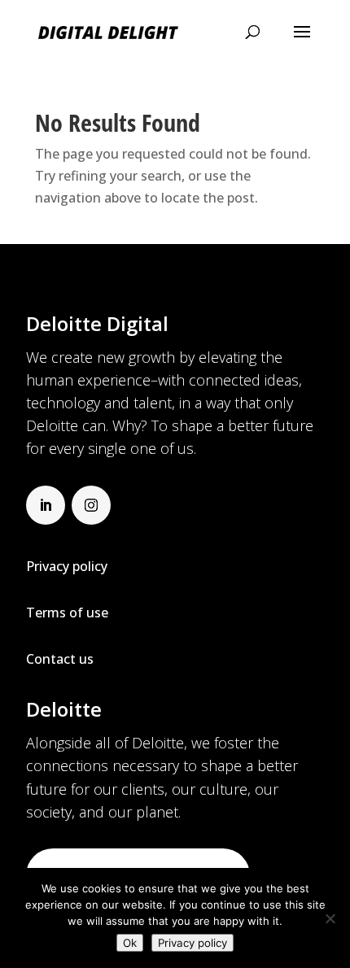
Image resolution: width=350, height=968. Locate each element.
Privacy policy (192, 942)
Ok (130, 942)
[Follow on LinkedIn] (45, 505)
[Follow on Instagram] (91, 505)
